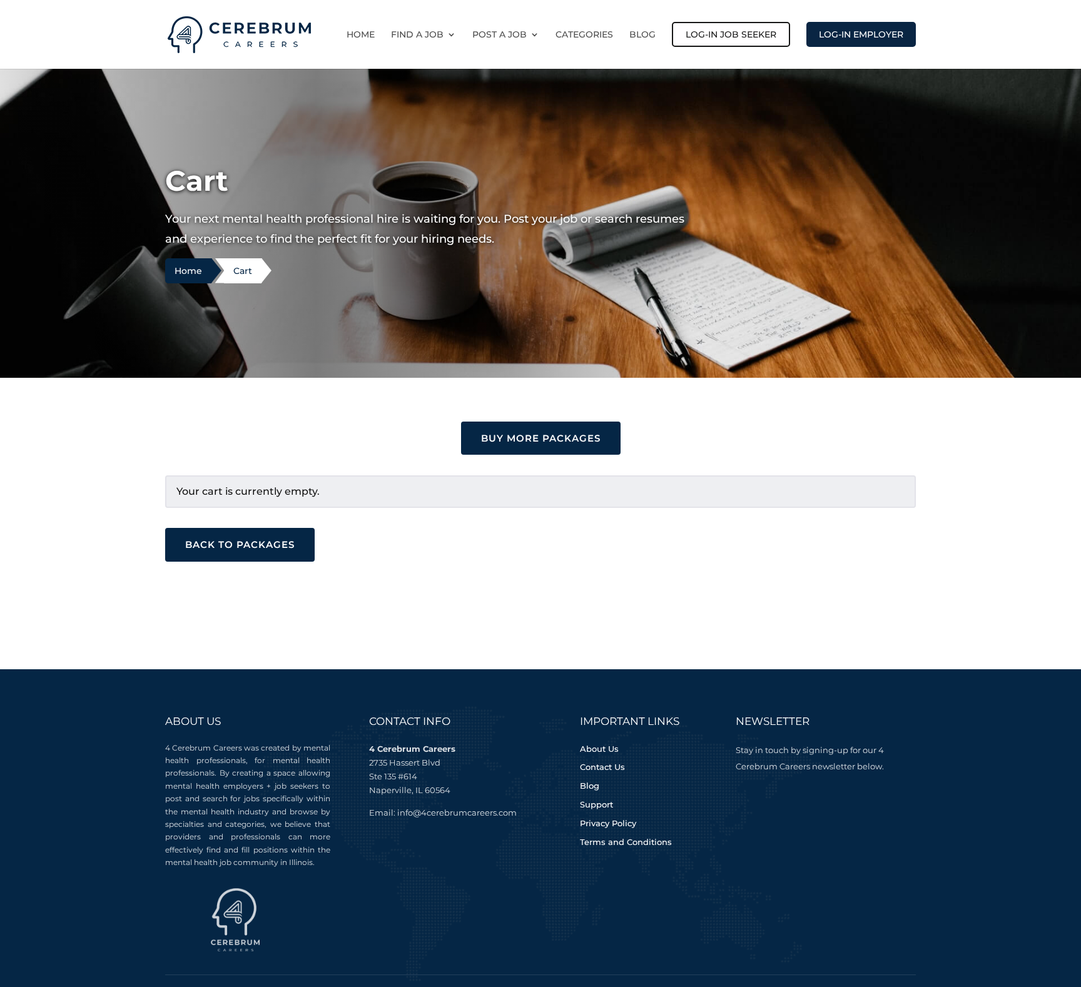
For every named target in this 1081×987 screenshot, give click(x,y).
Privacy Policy (608, 823)
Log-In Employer (861, 34)
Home (361, 35)
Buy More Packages (541, 438)
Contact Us (602, 767)
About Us (599, 749)
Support (596, 804)
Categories (584, 35)
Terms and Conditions (626, 842)
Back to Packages (240, 544)
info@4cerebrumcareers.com (457, 812)
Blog (642, 35)
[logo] (239, 33)
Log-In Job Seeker (731, 34)
